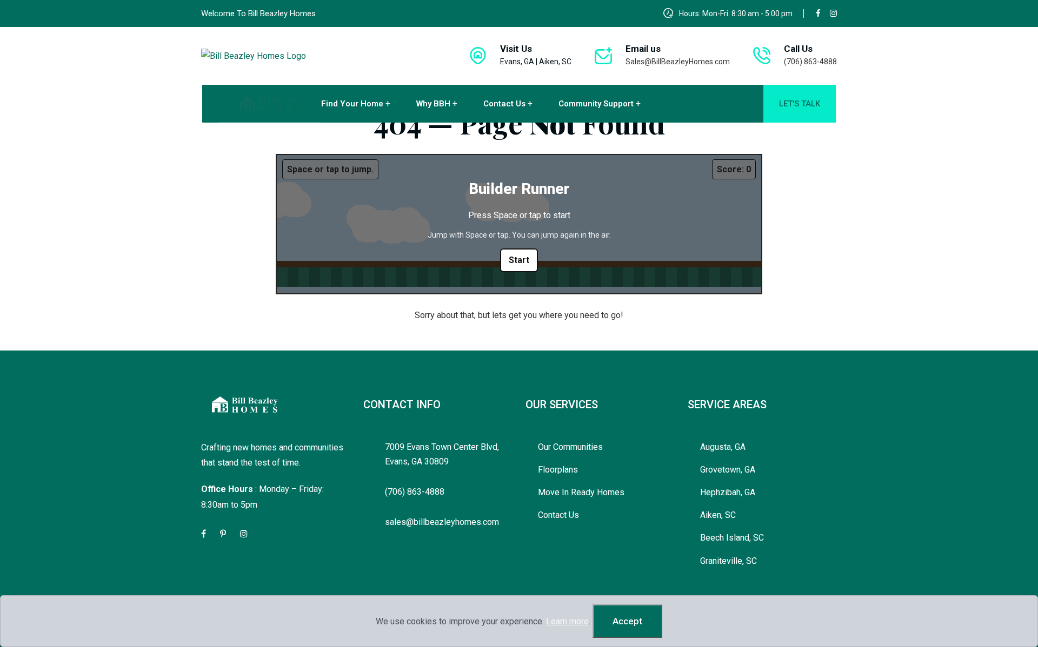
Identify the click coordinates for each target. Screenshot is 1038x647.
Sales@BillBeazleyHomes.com (678, 61)
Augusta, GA (723, 447)
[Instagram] (833, 13)
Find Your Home (352, 104)
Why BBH (433, 104)
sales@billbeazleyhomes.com (442, 522)
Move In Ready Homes (581, 492)
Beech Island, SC (732, 538)
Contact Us (504, 104)
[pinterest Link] (224, 534)
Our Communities (570, 447)
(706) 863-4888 (810, 61)
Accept (627, 621)
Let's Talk (799, 104)
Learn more (567, 621)
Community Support (596, 104)
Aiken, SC (718, 515)
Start (519, 260)
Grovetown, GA (727, 469)
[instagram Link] (244, 534)
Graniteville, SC (728, 561)
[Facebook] (818, 13)
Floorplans (558, 469)
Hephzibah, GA (727, 492)
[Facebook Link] (204, 534)
